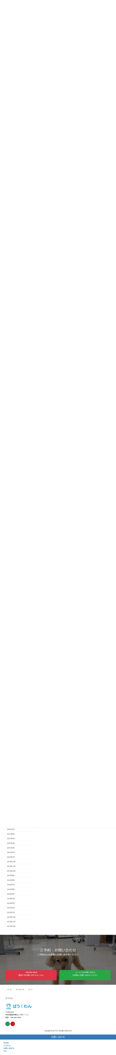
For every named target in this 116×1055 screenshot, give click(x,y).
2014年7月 (11, 884)
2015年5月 (11, 838)
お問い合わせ (8, 1048)
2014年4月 (11, 898)
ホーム (9, 989)
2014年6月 (11, 889)
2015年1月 (11, 857)
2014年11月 (11, 866)
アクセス (7, 1045)
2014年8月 (11, 880)
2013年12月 (11, 917)
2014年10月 (11, 871)
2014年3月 (11, 903)
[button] (31, 975)
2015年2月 (11, 852)
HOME (6, 1042)
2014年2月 (11, 908)
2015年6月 (11, 834)
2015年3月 (11, 847)
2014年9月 (11, 875)
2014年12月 (11, 861)
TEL (5, 1051)
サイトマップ (20, 989)
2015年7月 (11, 829)
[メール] (7, 1024)
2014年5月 (11, 894)
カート (30, 989)
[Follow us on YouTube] (12, 1024)
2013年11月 (11, 921)
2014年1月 (11, 912)
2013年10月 (11, 926)
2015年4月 (11, 843)
